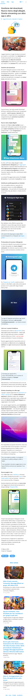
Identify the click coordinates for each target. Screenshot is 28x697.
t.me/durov (16, 474)
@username (18, 330)
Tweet (12, 556)
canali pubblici (5, 478)
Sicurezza (19, 695)
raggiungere (22, 164)
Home (2, 2)
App (12, 2)
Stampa (14, 695)
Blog (10, 695)
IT (22, 2)
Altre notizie (14, 563)
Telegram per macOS (9, 282)
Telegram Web (14, 487)
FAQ (8, 2)
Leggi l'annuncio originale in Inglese (12, 19)
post (20, 476)
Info (7, 695)
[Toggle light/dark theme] (26, 2)
